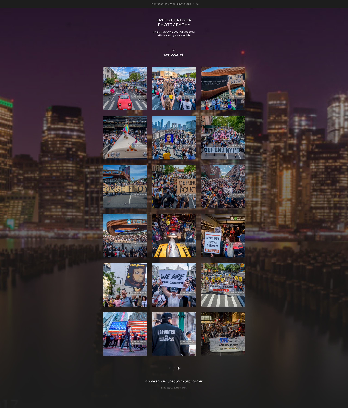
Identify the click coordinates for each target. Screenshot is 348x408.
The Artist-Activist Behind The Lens (171, 4)
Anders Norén (179, 388)
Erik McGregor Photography (174, 22)
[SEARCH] (197, 4)
